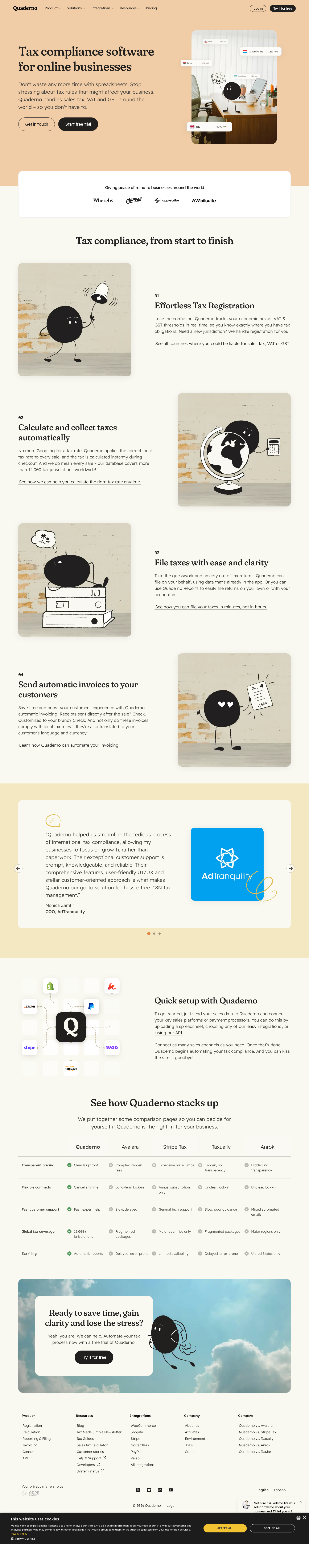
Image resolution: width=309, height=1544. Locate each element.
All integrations (142, 1465)
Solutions (74, 8)
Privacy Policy (19, 1534)
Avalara (130, 1147)
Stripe (135, 1438)
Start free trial (78, 124)
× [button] (304, 1517)
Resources (128, 8)
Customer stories (90, 1451)
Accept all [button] (225, 1528)
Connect (29, 1451)
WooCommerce (143, 1425)
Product (51, 8)
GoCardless (140, 1445)
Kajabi (135, 1458)
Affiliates (192, 1432)
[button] (103, 1538)
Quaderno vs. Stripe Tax (257, 1432)
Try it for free (282, 8)
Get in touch (36, 124)
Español (280, 1490)
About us (192, 1425)
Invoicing (29, 1445)
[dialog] (154, 1528)
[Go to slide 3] (159, 934)
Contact (191, 1451)
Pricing (151, 8)
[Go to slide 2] (154, 934)
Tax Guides (85, 1438)
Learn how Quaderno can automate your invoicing (69, 745)
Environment (195, 1438)
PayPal (136, 1451)
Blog (80, 1425)
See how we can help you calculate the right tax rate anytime (79, 481)
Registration (32, 1425)
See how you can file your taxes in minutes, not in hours (210, 606)
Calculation (31, 1432)
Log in (258, 8)
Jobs (189, 1445)
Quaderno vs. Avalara (256, 1425)
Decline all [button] (272, 1528)
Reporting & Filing (36, 1438)
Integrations (101, 8)
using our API (168, 1032)
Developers (86, 1465)
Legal (171, 1505)
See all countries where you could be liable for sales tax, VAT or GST (222, 343)
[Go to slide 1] (149, 934)
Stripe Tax (175, 1147)
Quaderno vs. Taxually (256, 1438)
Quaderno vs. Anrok (254, 1445)
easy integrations (264, 1026)
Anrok (268, 1147)
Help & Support (89, 1458)
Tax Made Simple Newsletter (99, 1432)
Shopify (137, 1432)
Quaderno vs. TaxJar (255, 1451)
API (25, 1458)
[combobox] (298, 1518)
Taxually (221, 1147)
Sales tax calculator (92, 1445)
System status (88, 1471)
